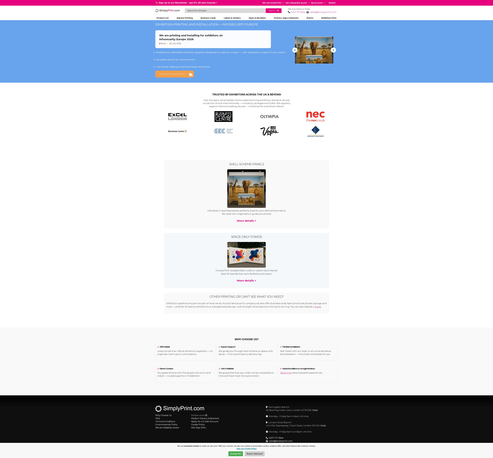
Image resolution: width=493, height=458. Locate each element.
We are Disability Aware (167, 427)
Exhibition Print (328, 18)
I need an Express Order (172, 74)
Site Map (195, 427)
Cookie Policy (198, 424)
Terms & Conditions (165, 421)
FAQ (157, 418)
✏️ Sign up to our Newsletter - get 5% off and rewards (186, 3)
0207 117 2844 (298, 12)
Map (315, 410)
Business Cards (208, 18)
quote (318, 307)
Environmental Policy (166, 424)
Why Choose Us (163, 415)
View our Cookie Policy (246, 449)
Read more (286, 373)
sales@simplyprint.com (323, 12)
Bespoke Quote (296, 2)
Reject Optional (255, 454)
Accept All (235, 454)
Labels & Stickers (232, 18)
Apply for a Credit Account (205, 421)
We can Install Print (271, 2)
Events (310, 18)
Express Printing (185, 18)
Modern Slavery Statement (205, 418)
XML (203, 427)
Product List (163, 18)
